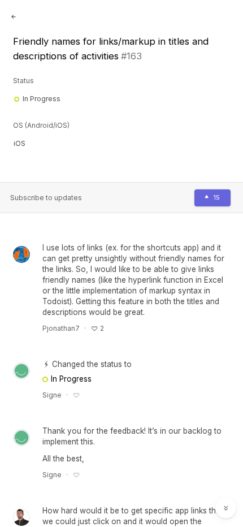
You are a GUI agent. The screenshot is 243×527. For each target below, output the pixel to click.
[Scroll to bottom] (226, 508)
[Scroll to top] (226, 483)
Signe (52, 395)
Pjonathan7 (61, 328)
